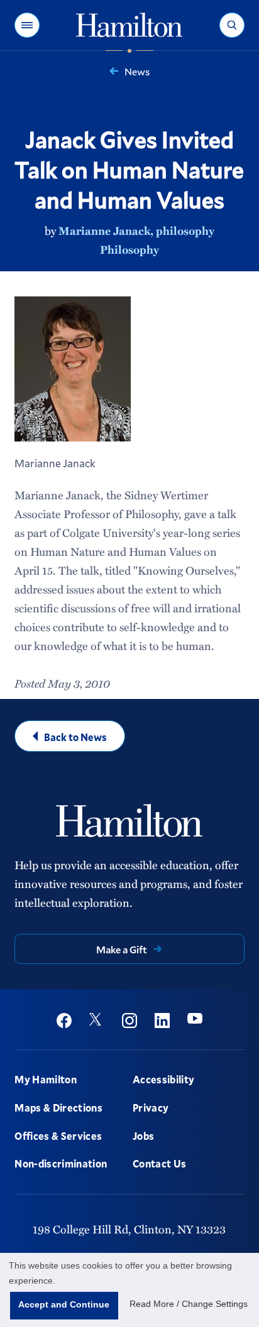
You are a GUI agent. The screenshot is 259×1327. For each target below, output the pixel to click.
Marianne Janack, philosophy (136, 230)
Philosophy (129, 249)
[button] (27, 25)
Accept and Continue (63, 1304)
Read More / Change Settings (189, 1304)
